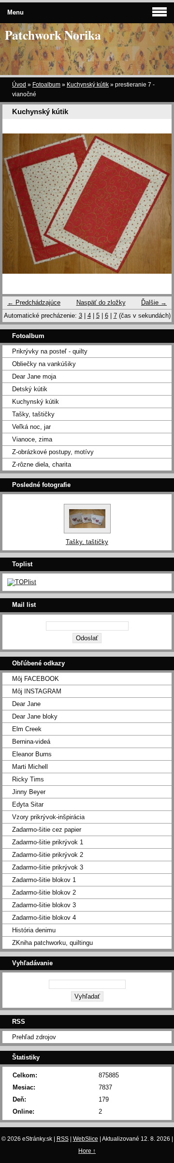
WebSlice (85, 1139)
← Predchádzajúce (33, 302)
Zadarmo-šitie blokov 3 (44, 905)
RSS (63, 1139)
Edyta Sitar (28, 804)
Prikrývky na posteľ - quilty (49, 351)
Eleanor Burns (32, 754)
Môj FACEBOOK (35, 678)
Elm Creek (27, 729)
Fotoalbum (46, 85)
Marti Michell (30, 766)
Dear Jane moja (34, 376)
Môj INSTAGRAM (36, 691)
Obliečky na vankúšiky (44, 364)
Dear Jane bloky (35, 716)
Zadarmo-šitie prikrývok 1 (47, 842)
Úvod (19, 85)
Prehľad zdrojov (34, 1037)
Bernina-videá (31, 741)
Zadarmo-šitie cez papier (46, 829)
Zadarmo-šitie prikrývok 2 (47, 854)
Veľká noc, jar (31, 426)
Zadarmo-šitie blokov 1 (44, 879)
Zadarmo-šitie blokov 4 (44, 917)
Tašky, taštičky (33, 414)
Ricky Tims (28, 779)
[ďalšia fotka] (156, 203)
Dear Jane (26, 703)
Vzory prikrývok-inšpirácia (48, 817)
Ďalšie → (154, 302)
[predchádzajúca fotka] (18, 203)
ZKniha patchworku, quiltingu (52, 942)
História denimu (34, 930)
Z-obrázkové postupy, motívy (53, 452)
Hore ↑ (87, 1151)
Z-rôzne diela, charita (41, 464)
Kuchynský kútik (88, 85)
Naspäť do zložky (101, 302)
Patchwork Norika (53, 35)
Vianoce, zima (32, 439)
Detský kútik (29, 389)
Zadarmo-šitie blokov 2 (44, 892)
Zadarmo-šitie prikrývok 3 (47, 867)
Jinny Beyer (28, 791)
